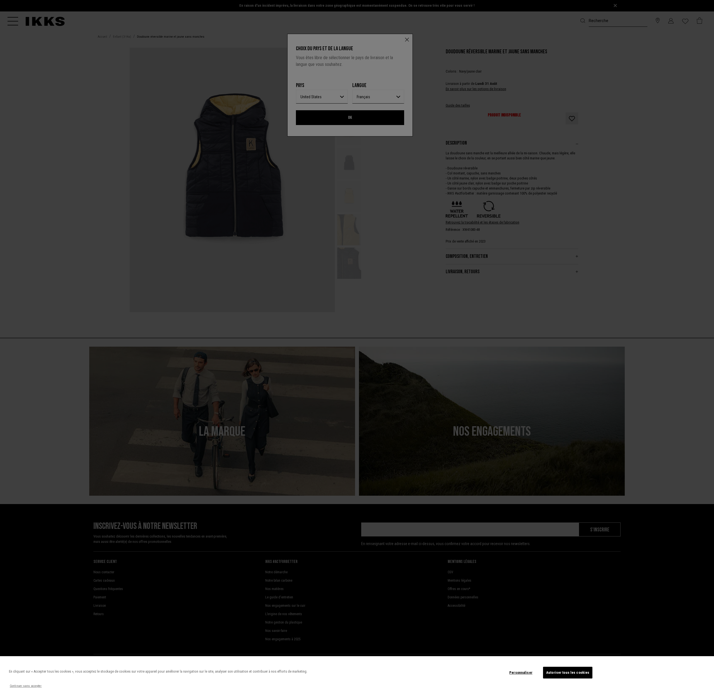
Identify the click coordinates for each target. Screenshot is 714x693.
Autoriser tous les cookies (567, 672)
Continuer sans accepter (26, 686)
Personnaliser (520, 672)
